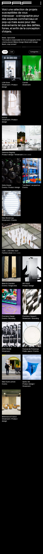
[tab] (11, 47)
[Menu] (40, 3)
